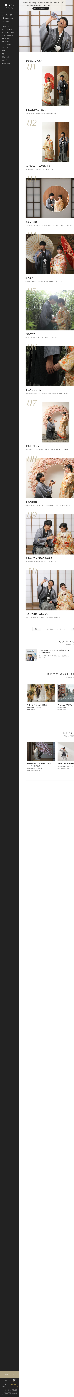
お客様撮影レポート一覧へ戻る (56, 629)
